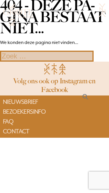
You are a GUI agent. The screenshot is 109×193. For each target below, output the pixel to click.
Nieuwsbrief (20, 102)
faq (8, 121)
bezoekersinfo (24, 111)
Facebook (54, 89)
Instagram (73, 81)
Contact (16, 131)
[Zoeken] (85, 96)
